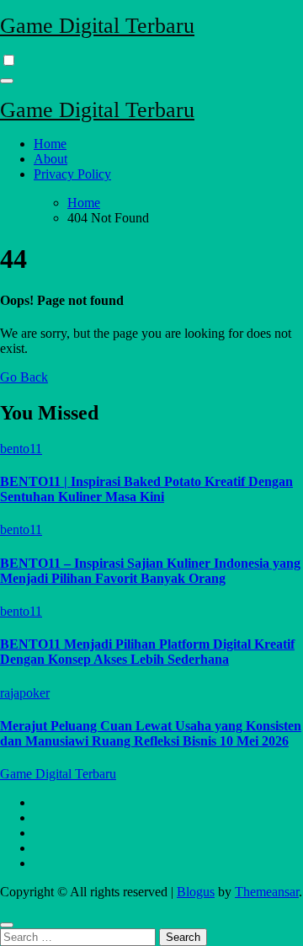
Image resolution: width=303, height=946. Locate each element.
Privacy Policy (72, 174)
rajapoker (25, 693)
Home (50, 143)
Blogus (196, 892)
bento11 (21, 448)
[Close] (6, 924)
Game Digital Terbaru (97, 25)
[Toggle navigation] (6, 80)
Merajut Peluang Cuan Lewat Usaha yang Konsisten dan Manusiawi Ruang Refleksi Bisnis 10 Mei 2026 (150, 733)
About (50, 159)
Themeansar (267, 892)
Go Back (24, 377)
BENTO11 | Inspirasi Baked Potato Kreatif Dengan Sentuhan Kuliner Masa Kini (146, 489)
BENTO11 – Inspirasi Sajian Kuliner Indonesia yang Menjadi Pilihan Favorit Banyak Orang (150, 570)
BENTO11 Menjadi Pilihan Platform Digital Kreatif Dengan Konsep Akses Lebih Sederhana (147, 651)
